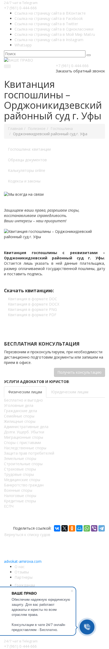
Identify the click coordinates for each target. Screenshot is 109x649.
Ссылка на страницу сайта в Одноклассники (54, 29)
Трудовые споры (19, 474)
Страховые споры (20, 469)
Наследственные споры (25, 447)
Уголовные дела (18, 405)
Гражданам (25, 585)
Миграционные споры (23, 437)
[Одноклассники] (72, 528)
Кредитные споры (20, 500)
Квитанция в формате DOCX (33, 304)
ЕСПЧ (8, 506)
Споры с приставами (22, 442)
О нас (20, 566)
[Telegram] (101, 528)
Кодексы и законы (24, 181)
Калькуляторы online (26, 170)
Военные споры (18, 490)
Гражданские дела (20, 410)
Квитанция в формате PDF (32, 314)
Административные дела (26, 426)
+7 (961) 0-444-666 (20, 7)
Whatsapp (23, 44)
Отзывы (22, 571)
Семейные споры (19, 416)
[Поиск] (89, 55)
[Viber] (94, 528)
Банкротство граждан (24, 484)
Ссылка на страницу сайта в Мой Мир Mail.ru (55, 34)
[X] (64, 528)
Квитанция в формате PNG (32, 309)
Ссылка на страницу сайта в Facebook (49, 18)
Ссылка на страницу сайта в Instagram (49, 39)
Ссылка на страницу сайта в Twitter (46, 23)
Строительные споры (23, 463)
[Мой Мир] (79, 528)
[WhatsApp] (87, 528)
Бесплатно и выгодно (23, 400)
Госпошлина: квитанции (29, 149)
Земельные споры (20, 458)
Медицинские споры (22, 479)
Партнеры (24, 577)
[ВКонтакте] (57, 528)
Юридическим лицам (69, 391)
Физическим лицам (25, 391)
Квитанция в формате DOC (32, 298)
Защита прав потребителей (29, 453)
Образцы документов (27, 159)
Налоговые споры (20, 495)
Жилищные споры (19, 421)
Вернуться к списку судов (27, 534)
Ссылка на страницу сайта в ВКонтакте (50, 13)
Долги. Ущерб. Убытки (24, 431)
